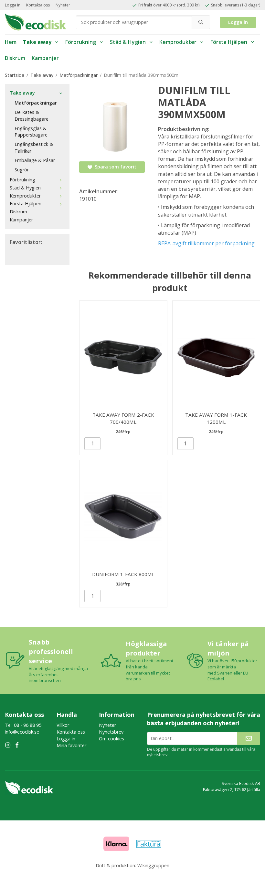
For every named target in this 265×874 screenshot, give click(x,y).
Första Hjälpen (228, 42)
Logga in (12, 5)
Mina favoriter (71, 745)
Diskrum (15, 58)
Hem (10, 42)
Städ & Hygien (128, 42)
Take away (37, 42)
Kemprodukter (177, 42)
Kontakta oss (38, 5)
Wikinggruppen (153, 865)
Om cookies (111, 739)
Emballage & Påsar (35, 160)
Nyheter (63, 5)
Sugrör (22, 170)
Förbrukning (80, 42)
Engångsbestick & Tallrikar (34, 147)
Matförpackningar (36, 103)
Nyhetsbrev (111, 732)
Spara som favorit (114, 167)
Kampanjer (45, 58)
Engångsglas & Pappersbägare (31, 131)
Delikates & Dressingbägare (31, 115)
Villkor (63, 725)
